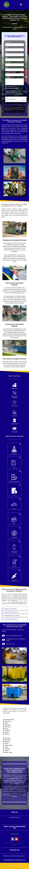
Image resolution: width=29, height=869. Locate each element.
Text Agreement (9, 86)
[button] (21, 4)
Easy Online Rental (11, 612)
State (6, 57)
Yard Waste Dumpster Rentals (14, 359)
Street (7, 67)
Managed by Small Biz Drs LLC (15, 860)
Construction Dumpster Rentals (14, 325)
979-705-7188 (14, 834)
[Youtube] (16, 839)
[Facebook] (12, 839)
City (6, 52)
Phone (7, 72)
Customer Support (11, 619)
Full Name (8, 42)
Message (7, 77)
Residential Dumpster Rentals (14, 240)
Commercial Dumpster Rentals (14, 284)
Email (6, 47)
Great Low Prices (10, 609)
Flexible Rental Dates (12, 615)
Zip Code (7, 62)
